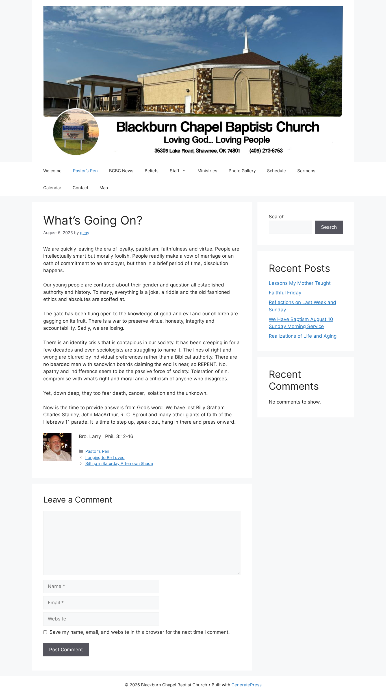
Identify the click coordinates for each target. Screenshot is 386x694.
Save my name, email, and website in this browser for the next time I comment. (139, 632)
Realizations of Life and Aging (303, 336)
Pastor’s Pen (85, 170)
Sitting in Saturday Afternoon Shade (119, 463)
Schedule (276, 170)
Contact (80, 187)
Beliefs (152, 170)
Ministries (207, 170)
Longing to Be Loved (105, 457)
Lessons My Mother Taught (300, 283)
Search (277, 216)
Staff (174, 170)
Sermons (306, 170)
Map (103, 187)
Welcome (52, 170)
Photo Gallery (242, 170)
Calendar (52, 187)
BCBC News (121, 170)
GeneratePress (246, 684)
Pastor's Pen (97, 451)
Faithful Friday (285, 293)
